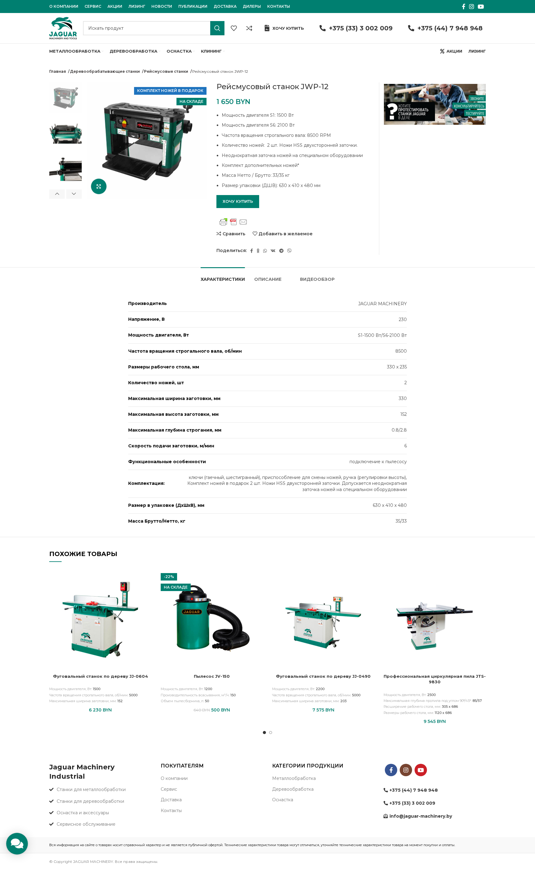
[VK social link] (273, 251)
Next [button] (74, 194)
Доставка (171, 800)
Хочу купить (288, 28)
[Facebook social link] (463, 6)
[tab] (223, 276)
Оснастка (282, 800)
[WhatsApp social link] (265, 251)
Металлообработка (294, 778)
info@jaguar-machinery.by (420, 816)
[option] (65, 97)
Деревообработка (293, 789)
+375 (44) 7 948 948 (450, 28)
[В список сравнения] (249, 28)
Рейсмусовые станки (166, 71)
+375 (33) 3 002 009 (361, 28)
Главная (58, 71)
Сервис (169, 789)
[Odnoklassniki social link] (258, 251)
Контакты (171, 810)
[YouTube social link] (481, 6)
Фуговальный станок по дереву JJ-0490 (323, 676)
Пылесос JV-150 (212, 676)
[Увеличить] (99, 186)
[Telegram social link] (281, 251)
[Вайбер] (289, 251)
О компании (174, 778)
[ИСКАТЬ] (217, 28)
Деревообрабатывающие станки (105, 71)
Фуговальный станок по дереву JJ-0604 (100, 676)
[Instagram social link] (471, 6)
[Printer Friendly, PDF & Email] (233, 221)
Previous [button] (57, 194)
